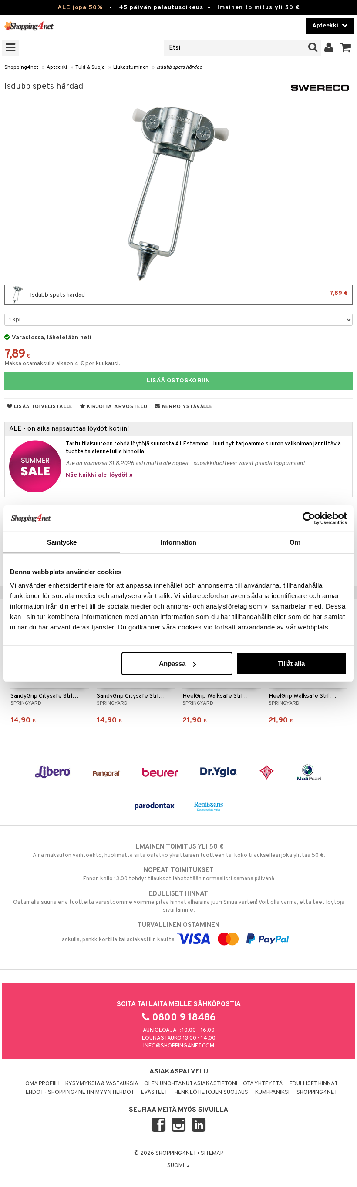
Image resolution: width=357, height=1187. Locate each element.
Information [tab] (178, 541)
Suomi (176, 1165)
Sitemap (212, 1153)
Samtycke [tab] (62, 541)
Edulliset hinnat (314, 1083)
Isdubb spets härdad (179, 67)
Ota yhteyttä (263, 1083)
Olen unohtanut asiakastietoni (190, 1083)
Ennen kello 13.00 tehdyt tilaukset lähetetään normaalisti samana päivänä (178, 874)
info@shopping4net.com (178, 1046)
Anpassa (172, 663)
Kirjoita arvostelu (116, 406)
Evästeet (154, 1092)
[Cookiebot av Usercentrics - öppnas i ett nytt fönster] (309, 518)
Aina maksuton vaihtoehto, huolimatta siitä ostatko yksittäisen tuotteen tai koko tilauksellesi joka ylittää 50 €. (179, 851)
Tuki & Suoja (90, 67)
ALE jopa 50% (80, 7)
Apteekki (57, 67)
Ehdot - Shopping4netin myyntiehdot (80, 1092)
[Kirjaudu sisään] (329, 48)
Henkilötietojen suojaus (211, 1092)
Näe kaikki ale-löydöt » (99, 475)
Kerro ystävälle (186, 406)
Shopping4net (21, 67)
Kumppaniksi (272, 1092)
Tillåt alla (291, 663)
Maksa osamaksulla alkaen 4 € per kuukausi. (62, 364)
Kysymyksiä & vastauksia (101, 1083)
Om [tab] (295, 541)
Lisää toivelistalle (43, 406)
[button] (346, 48)
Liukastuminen (130, 67)
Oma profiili (42, 1083)
